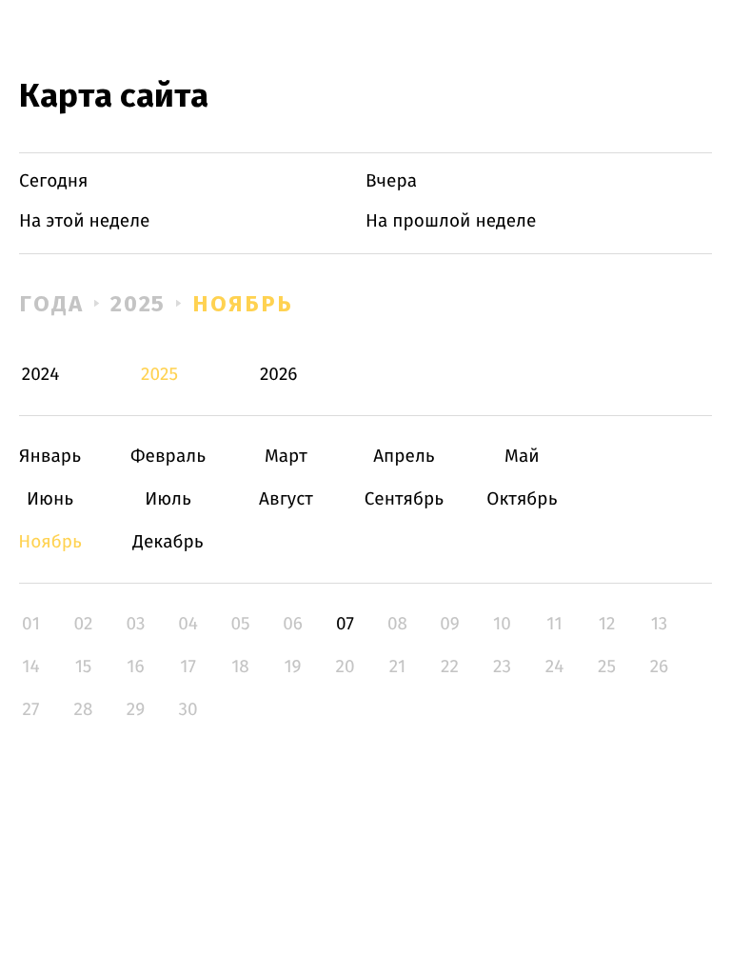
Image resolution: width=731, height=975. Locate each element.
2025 (138, 303)
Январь (50, 457)
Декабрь (168, 542)
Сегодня (54, 181)
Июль (168, 499)
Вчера (391, 181)
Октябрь (522, 499)
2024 (41, 375)
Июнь (50, 499)
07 (345, 624)
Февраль (168, 457)
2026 (279, 375)
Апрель (404, 457)
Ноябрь (242, 303)
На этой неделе (84, 221)
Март (286, 457)
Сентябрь (404, 499)
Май (522, 457)
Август (286, 499)
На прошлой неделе (451, 221)
